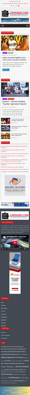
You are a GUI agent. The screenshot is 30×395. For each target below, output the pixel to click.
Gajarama (20, 361)
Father (16, 361)
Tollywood (10, 52)
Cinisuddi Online (13, 55)
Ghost (23, 361)
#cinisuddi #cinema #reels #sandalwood (12, 347)
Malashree (11, 372)
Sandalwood (11, 98)
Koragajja (2, 370)
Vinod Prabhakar (12, 383)
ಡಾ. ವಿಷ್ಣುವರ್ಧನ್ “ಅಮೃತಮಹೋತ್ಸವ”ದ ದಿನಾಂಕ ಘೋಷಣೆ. (12, 171)
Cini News (5, 52)
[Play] (3, 249)
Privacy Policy (4, 338)
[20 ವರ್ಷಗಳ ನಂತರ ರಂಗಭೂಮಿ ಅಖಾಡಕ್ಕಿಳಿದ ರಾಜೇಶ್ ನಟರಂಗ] (5, 121)
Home (2, 302)
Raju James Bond (20, 374)
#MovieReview (24, 354)
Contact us (3, 332)
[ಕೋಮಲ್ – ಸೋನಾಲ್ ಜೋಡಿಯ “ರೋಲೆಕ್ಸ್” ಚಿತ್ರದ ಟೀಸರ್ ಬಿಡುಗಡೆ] (15, 89)
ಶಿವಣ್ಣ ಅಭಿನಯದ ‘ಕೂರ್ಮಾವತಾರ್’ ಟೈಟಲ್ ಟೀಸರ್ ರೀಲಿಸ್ (12, 169)
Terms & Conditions (5, 335)
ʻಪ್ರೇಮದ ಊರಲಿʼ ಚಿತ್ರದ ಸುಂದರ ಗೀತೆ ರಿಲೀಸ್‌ (9, 167)
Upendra (25, 381)
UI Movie (12, 381)
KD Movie (14, 367)
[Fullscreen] (27, 249)
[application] (15, 242)
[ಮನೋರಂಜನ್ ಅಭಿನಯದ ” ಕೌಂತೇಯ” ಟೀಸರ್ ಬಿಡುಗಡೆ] (5, 128)
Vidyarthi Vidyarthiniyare (5, 383)
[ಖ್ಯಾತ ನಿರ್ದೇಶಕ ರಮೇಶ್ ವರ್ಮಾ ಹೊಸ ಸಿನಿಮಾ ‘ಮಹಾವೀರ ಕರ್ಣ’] (5, 136)
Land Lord (7, 372)
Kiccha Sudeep (22, 367)
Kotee (6, 370)
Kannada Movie (14, 363)
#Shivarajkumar (8, 357)
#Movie (20, 354)
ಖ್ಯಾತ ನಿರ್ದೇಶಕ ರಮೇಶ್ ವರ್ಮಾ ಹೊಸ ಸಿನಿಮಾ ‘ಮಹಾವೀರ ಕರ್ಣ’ (19, 135)
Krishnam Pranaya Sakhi (15, 370)
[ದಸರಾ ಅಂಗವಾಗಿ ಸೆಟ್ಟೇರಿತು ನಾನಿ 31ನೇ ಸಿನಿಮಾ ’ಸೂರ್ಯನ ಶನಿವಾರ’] (15, 43)
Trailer (9, 381)
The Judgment (5, 381)
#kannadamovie (13, 354)
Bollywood (3, 326)
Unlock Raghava (19, 381)
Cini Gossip (3, 314)
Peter (16, 374)
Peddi (13, 374)
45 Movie (19, 357)
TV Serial (3, 311)
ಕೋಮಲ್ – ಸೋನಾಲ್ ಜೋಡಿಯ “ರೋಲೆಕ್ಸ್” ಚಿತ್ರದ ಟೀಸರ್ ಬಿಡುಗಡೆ (14, 103)
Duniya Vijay (13, 361)
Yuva (16, 383)
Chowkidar (7, 361)
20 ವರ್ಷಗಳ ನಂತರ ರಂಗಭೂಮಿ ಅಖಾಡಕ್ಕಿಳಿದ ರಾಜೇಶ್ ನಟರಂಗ (17, 120)
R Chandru (6, 378)
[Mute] (25, 249)
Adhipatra (24, 358)
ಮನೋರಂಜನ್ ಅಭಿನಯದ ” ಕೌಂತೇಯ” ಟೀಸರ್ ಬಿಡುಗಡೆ (16, 3)
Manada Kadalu (15, 372)
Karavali (9, 366)
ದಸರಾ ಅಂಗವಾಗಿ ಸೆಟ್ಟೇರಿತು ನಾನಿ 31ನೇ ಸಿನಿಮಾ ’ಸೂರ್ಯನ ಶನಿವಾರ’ (14, 58)
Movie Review (4, 308)
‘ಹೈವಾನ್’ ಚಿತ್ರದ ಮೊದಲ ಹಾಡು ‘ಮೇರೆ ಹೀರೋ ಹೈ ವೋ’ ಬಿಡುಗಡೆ (13, 163)
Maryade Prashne (21, 372)
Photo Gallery (4, 317)
